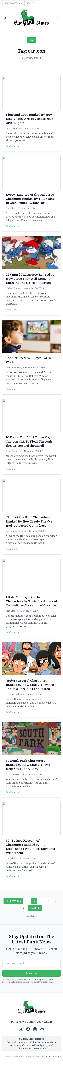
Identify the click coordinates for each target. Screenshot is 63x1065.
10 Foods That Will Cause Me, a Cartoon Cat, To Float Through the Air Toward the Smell (29, 441)
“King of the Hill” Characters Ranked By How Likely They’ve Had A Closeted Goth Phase (29, 521)
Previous (15, 901)
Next (33, 908)
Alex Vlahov (12, 611)
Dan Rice (10, 208)
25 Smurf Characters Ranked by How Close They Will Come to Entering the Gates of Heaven (30, 279)
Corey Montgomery (16, 531)
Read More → (12, 146)
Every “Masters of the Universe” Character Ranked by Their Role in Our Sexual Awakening (30, 199)
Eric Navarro (12, 774)
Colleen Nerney (14, 367)
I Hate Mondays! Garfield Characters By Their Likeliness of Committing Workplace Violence (31, 601)
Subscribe (31, 973)
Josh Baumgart (14, 128)
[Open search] (5, 18)
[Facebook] (28, 1029)
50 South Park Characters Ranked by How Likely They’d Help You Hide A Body (28, 765)
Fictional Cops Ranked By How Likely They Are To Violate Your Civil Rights (29, 119)
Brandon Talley (14, 694)
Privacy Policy (53, 1056)
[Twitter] (21, 1029)
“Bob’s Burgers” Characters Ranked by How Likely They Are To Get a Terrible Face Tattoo (30, 685)
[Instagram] (35, 1029)
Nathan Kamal (13, 288)
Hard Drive (33, 3)
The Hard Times (13, 3)
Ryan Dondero (13, 451)
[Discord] (42, 1029)
